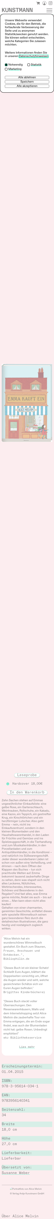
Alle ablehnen (27, 77)
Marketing (15, 69)
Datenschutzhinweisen (33, 56)
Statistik (36, 64)
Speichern (27, 81)
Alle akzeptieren (27, 86)
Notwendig (15, 64)
